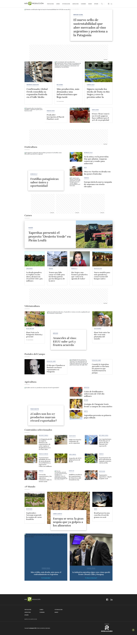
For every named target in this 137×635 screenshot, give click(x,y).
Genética (86, 411)
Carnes (58, 3)
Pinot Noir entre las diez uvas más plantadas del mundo (102, 335)
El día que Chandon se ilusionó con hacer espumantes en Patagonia (56, 368)
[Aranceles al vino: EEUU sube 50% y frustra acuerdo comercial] (68, 327)
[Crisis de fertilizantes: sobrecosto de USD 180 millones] (76, 392)
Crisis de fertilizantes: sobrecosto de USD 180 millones (94, 393)
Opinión (96, 3)
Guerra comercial (72, 454)
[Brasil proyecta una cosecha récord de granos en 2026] (102, 499)
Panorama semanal (46, 568)
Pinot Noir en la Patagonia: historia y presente (34, 334)
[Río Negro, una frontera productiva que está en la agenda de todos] (80, 258)
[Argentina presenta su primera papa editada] (76, 415)
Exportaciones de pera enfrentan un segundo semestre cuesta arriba (105, 460)
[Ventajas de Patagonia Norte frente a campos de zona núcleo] (76, 403)
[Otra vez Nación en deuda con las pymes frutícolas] (76, 171)
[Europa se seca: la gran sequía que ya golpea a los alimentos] (68, 508)
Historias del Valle (88, 152)
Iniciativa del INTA (98, 268)
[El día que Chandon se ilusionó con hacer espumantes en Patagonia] (34, 366)
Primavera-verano (51, 110)
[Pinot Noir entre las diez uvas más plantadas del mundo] (102, 318)
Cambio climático (57, 513)
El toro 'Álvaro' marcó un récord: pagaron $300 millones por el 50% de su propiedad (100, 117)
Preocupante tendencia (43, 435)
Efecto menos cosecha (103, 435)
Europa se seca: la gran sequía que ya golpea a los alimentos (68, 522)
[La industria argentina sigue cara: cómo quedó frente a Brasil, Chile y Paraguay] (91, 550)
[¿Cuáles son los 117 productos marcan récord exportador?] (45, 403)
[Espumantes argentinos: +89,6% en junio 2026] (91, 475)
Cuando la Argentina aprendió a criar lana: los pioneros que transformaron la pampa (100, 368)
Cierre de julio (90, 84)
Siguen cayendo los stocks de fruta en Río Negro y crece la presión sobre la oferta (98, 94)
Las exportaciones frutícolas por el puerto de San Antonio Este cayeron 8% (105, 442)
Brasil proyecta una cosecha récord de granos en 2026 (102, 515)
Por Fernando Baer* (46, 578)
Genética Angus (95, 109)
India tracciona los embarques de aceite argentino (75, 441)
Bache (85, 167)
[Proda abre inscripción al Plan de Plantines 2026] (34, 115)
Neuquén (30, 227)
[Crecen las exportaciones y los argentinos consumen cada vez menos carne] (30, 475)
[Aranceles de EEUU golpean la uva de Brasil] (61, 458)
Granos (95, 509)
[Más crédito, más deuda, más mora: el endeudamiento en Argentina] (45, 550)
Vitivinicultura (66, 3)
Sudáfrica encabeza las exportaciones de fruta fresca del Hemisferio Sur (75, 477)
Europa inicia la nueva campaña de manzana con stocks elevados (98, 184)
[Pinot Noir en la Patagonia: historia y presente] (35, 318)
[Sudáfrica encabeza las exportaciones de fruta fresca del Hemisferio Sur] (61, 475)
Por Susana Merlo (60, 101)
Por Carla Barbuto (29, 339)
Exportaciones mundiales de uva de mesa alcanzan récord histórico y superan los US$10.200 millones (45, 462)
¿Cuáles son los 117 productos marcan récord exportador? (43, 417)
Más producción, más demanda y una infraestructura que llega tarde (68, 93)
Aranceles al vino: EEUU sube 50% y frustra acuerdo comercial (65, 343)
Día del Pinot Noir (30, 328)
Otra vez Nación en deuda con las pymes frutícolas (97, 172)
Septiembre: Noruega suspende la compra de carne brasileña (34, 516)
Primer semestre (34, 409)
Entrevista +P (33, 174)
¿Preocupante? (29, 268)
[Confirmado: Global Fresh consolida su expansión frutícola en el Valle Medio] (38, 71)
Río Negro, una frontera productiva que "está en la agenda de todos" (79, 275)
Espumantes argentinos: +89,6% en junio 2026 (105, 476)
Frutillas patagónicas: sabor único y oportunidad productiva (44, 184)
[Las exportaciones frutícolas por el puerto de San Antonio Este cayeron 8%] (91, 439)
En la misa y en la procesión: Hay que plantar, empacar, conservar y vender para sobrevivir (96, 160)
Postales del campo (51, 361)
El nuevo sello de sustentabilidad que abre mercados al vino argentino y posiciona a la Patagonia (90, 27)
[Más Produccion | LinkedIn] (112, 4)
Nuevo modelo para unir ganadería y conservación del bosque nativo (102, 275)
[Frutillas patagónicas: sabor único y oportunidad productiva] (45, 168)
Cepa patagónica (97, 328)
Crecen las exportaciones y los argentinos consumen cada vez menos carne (45, 478)
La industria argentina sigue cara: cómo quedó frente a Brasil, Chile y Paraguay (91, 573)
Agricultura (75, 3)
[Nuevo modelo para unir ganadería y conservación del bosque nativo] (102, 258)
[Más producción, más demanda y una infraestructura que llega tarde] (68, 71)
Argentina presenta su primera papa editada (97, 416)
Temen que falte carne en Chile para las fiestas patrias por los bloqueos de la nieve (57, 276)
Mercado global (78, 14)
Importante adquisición (33, 84)
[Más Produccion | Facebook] (109, 4)
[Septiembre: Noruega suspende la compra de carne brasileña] (35, 499)
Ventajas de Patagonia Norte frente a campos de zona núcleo (98, 405)
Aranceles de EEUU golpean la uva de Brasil (75, 460)
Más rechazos (29, 509)
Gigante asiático (72, 435)
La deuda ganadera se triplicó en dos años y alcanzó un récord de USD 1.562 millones (34, 276)
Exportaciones (102, 471)
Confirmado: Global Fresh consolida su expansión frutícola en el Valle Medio (37, 93)
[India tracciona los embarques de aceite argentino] (61, 439)
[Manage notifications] (133, 630)
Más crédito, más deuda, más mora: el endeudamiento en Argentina (46, 573)
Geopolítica (86, 387)
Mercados (55, 333)
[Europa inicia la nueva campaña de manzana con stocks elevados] (76, 182)
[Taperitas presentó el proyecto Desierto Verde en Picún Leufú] (94, 234)
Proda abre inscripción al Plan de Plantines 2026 (55, 117)
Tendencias (86, 177)
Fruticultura (50, 3)
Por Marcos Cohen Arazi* (91, 578)
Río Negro (86, 400)
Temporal (51, 268)
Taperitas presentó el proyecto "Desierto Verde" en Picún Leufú (49, 236)
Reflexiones (60, 84)
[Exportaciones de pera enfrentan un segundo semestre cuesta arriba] (91, 458)
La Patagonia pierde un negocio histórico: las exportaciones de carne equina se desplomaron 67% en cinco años (45, 444)
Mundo (90, 3)
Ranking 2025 (71, 470)
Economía (83, 3)
